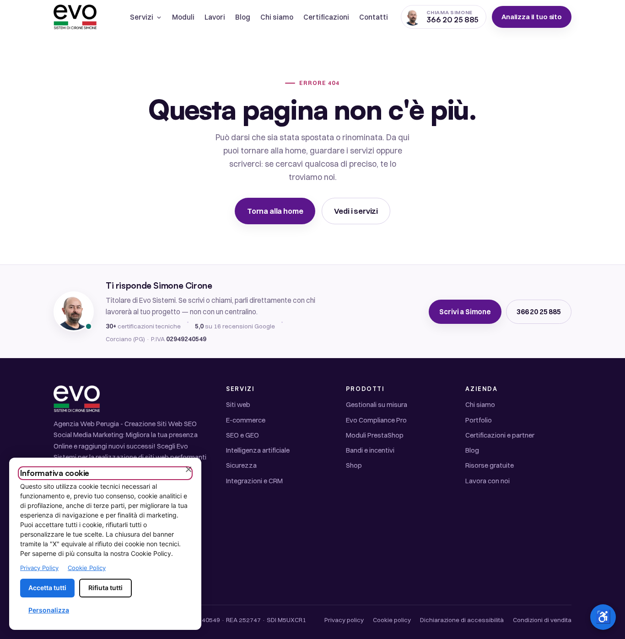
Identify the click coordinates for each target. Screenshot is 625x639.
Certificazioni (326, 17)
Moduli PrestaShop (375, 435)
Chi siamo (276, 17)
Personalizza (48, 610)
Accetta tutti (47, 587)
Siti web (238, 404)
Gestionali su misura (376, 404)
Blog (242, 17)
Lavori (215, 17)
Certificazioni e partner (499, 435)
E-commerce (245, 420)
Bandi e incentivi (370, 450)
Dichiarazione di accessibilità (462, 619)
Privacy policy (344, 619)
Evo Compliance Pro (376, 420)
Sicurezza (241, 465)
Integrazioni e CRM (254, 480)
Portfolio (478, 420)
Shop (354, 465)
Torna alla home (275, 211)
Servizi (141, 17)
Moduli (183, 17)
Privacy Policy (39, 567)
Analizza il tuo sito (531, 16)
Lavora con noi (487, 480)
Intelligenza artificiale (258, 450)
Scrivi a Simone (465, 311)
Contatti (373, 17)
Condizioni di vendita (542, 619)
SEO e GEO (242, 435)
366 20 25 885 (539, 311)
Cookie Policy (87, 567)
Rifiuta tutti (105, 587)
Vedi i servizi (356, 211)
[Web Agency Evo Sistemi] (75, 17)
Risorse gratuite (489, 465)
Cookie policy (392, 619)
